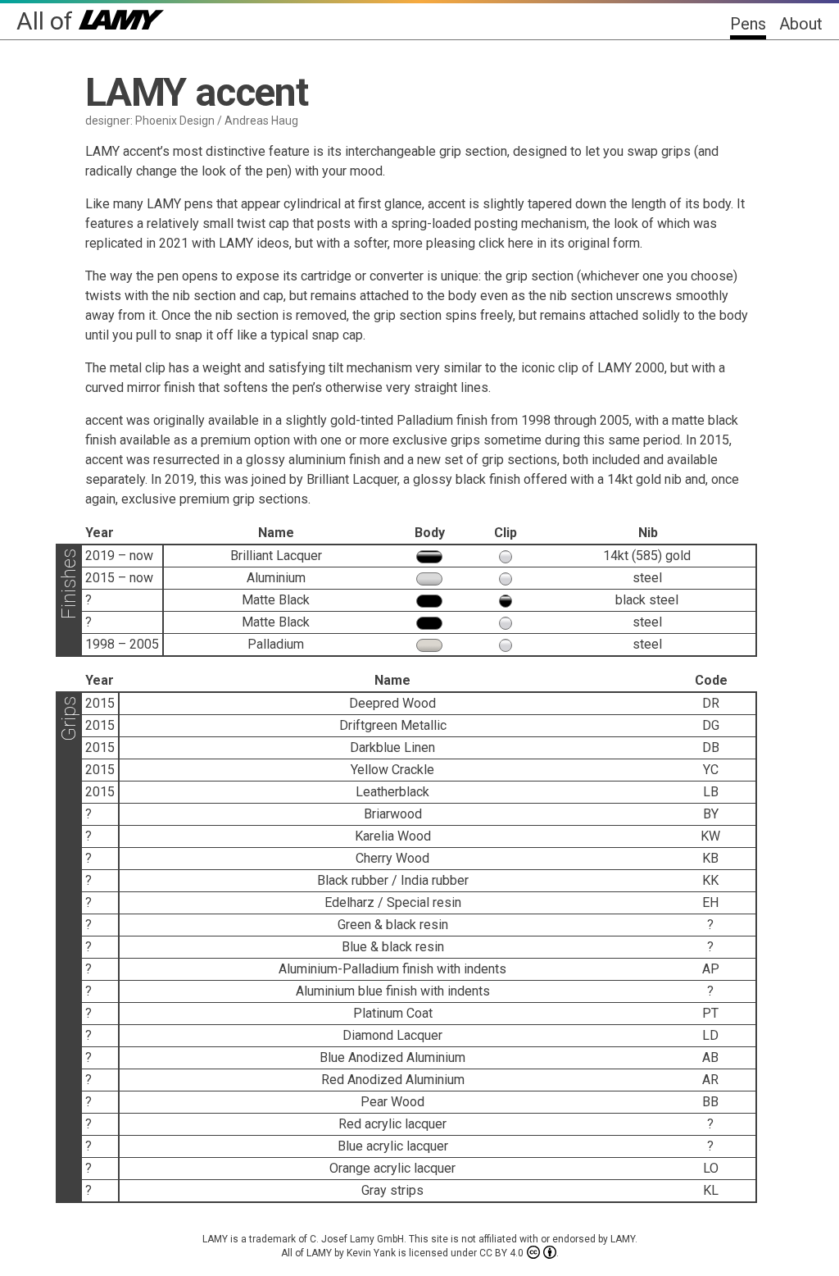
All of (47, 21)
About (801, 24)
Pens (748, 24)
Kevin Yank (371, 1253)
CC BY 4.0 (501, 1253)
